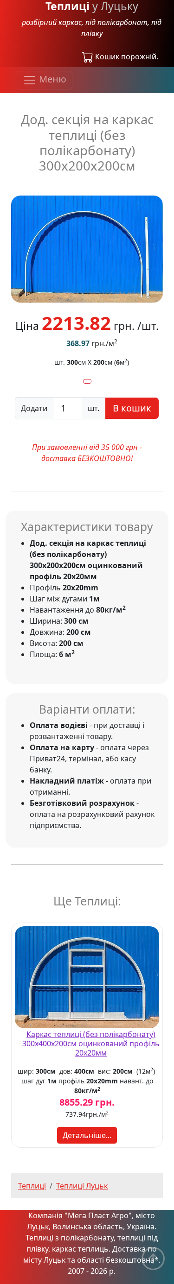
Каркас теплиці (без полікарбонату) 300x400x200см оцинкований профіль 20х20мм (91, 1043)
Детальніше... (87, 1135)
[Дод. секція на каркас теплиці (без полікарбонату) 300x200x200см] (87, 248)
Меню (51, 79)
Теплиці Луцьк (82, 1186)
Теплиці (32, 1186)
